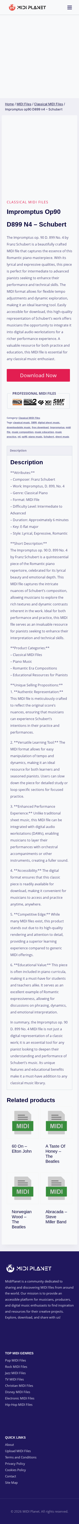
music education (44, 431)
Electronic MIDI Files (19, 1398)
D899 (34, 422)
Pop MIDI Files (15, 1360)
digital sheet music (49, 422)
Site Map (11, 1482)
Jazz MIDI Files (15, 1373)
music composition (22, 431)
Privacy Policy (15, 1463)
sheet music (62, 436)
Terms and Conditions (20, 1457)
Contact (10, 1476)
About (9, 1444)
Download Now (38, 375)
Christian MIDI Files (19, 1385)
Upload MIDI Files (18, 1451)
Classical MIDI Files (27, 202)
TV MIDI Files (14, 1379)
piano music (35, 436)
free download (40, 427)
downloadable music (19, 427)
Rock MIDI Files (16, 1366)
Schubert (49, 436)
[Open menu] (69, 7)
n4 (19, 436)
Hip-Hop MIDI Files (18, 1404)
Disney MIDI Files (17, 1392)
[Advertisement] (39, 56)
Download (25, 1150)
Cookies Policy (15, 1470)
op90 (24, 436)
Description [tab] (18, 450)
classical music (21, 422)
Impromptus (57, 427)
